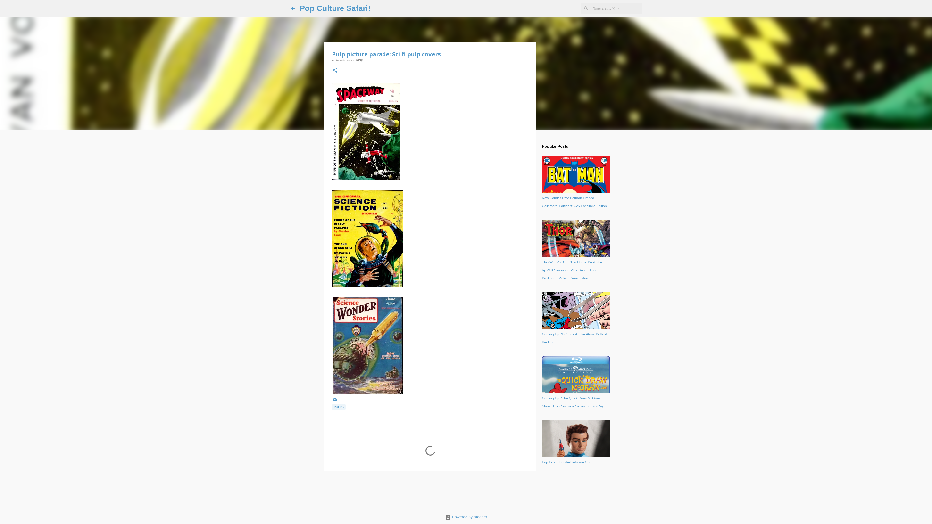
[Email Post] (335, 401)
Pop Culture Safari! (335, 8)
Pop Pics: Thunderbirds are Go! (566, 462)
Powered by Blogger (469, 517)
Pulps (339, 407)
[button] (335, 70)
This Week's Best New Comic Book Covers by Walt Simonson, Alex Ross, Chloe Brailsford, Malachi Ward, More (574, 270)
